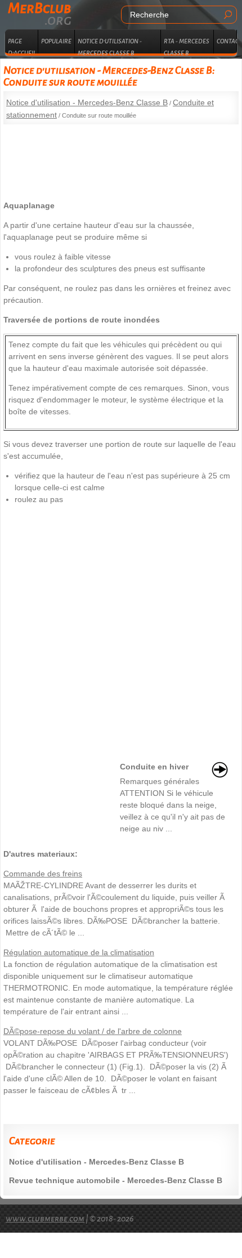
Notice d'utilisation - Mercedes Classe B (110, 45)
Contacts (227, 41)
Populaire (56, 41)
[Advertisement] (121, 158)
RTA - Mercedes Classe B (186, 45)
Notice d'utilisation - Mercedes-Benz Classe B (87, 102)
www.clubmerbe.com (45, 1218)
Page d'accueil (22, 45)
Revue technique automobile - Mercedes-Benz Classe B (115, 1180)
